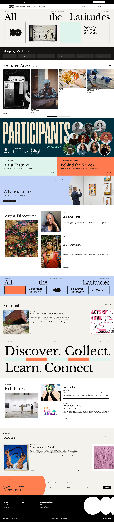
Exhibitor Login (22, 2)
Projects (39, 6)
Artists (17, 6)
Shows (34, 6)
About (44, 6)
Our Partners (6, 507)
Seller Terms (42, 509)
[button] (103, 6)
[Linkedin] (106, 518)
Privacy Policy (6, 518)
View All (106, 304)
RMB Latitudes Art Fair (8, 509)
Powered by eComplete (60, 519)
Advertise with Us (7, 506)
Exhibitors (28, 6)
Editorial (11, 2)
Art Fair (16, 2)
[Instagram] (105, 518)
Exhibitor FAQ (43, 506)
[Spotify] (110, 518)
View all (106, 65)
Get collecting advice (10, 200)
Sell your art (99, 2)
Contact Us (6, 504)
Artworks (22, 6)
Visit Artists (50, 172)
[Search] (80, 6)
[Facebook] (103, 518)
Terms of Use (14, 518)
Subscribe (107, 487)
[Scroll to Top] (111, 515)
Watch (108, 172)
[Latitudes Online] (11, 6)
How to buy (24, 504)
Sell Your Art (42, 504)
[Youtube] (108, 518)
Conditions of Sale (25, 506)
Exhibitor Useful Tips (44, 507)
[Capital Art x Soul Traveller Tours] (45, 322)
